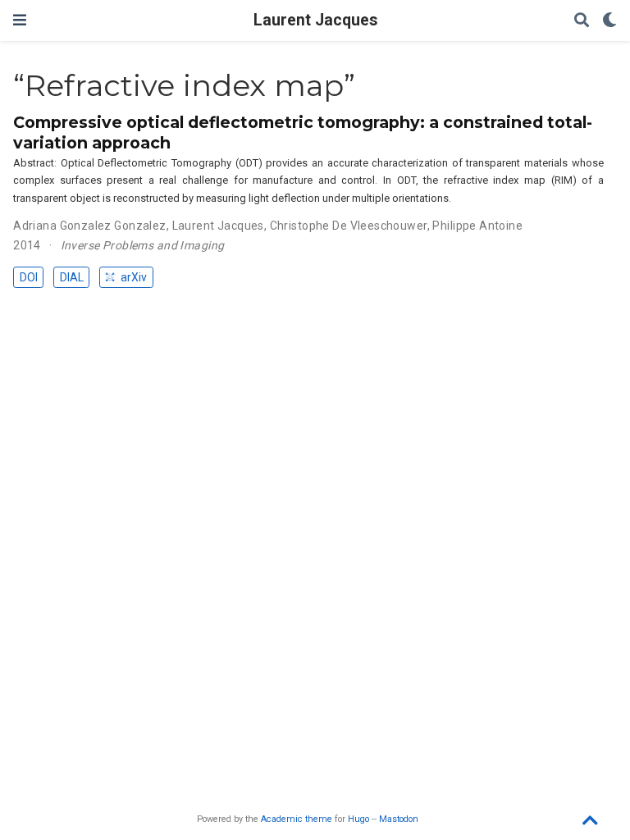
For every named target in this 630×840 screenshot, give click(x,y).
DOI (29, 277)
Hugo (358, 819)
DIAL (72, 277)
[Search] (581, 20)
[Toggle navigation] (19, 20)
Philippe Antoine (477, 225)
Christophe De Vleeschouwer (348, 225)
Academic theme (296, 819)
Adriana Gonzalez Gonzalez (90, 225)
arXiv (132, 277)
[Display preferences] (609, 20)
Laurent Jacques (315, 20)
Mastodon (398, 819)
